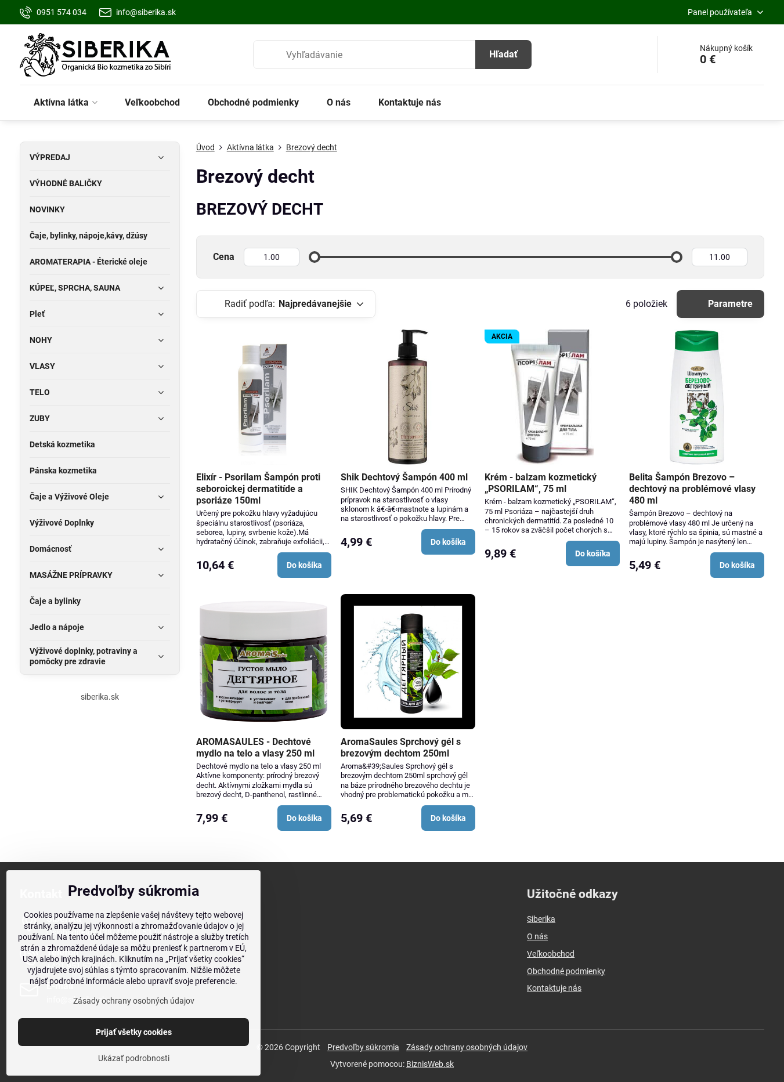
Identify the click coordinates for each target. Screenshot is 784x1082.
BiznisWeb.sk (430, 1064)
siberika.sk (100, 696)
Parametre (729, 303)
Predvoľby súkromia (363, 1047)
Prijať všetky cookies (134, 1032)
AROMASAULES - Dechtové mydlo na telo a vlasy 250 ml (255, 747)
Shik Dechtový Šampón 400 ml (404, 477)
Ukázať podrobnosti (133, 1058)
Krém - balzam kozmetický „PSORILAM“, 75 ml (541, 483)
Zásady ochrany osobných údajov (467, 1047)
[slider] (314, 257)
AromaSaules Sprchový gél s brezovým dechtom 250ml (401, 747)
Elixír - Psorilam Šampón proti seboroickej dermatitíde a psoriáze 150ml (258, 489)
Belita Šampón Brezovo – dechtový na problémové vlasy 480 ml (692, 489)
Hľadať (503, 54)
